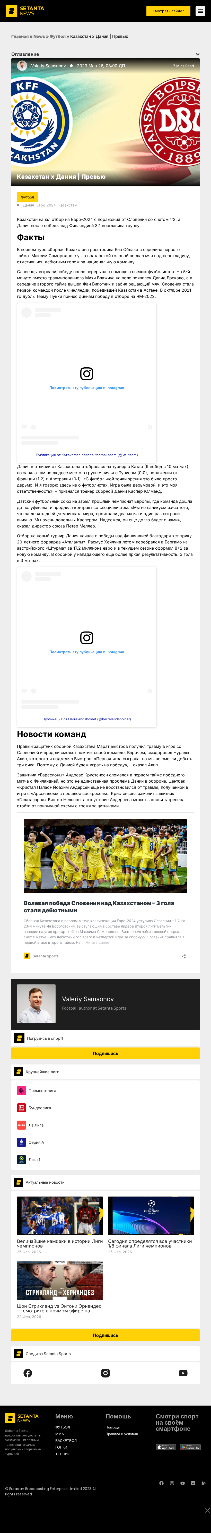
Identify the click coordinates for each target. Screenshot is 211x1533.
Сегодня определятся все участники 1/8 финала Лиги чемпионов (150, 1243)
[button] (198, 54)
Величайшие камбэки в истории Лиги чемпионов (60, 1243)
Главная (20, 36)
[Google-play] (203, 1483)
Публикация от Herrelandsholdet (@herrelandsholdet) (86, 719)
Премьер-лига (42, 1090)
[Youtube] (182, 1483)
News (39, 36)
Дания (28, 205)
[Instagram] (172, 1483)
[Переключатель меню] (200, 11)
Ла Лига (36, 1125)
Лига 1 (34, 1159)
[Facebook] (161, 1483)
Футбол (58, 36)
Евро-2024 (46, 205)
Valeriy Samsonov (48, 65)
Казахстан (67, 205)
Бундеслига (40, 1107)
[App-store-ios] (193, 1483)
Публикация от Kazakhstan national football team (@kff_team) (87, 455)
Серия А (36, 1142)
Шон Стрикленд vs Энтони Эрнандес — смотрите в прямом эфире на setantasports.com (59, 1310)
